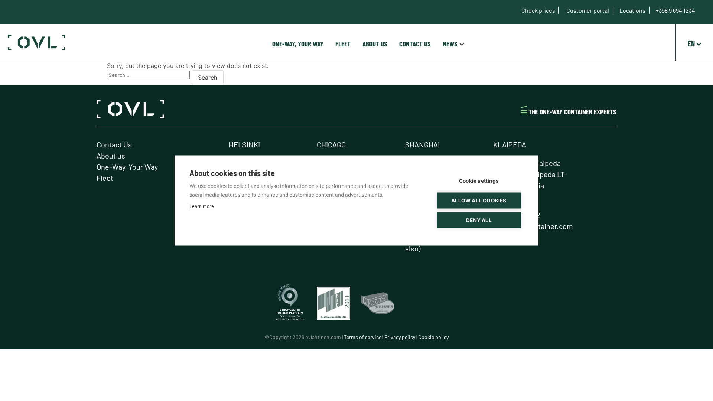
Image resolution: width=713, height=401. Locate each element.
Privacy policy (399, 337)
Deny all (479, 220)
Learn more (201, 206)
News (450, 43)
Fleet (343, 43)
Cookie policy (433, 337)
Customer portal (588, 10)
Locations (633, 10)
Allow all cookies (478, 200)
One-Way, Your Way (297, 43)
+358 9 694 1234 (675, 10)
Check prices (538, 10)
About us (374, 43)
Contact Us (415, 43)
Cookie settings (479, 181)
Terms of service (362, 337)
